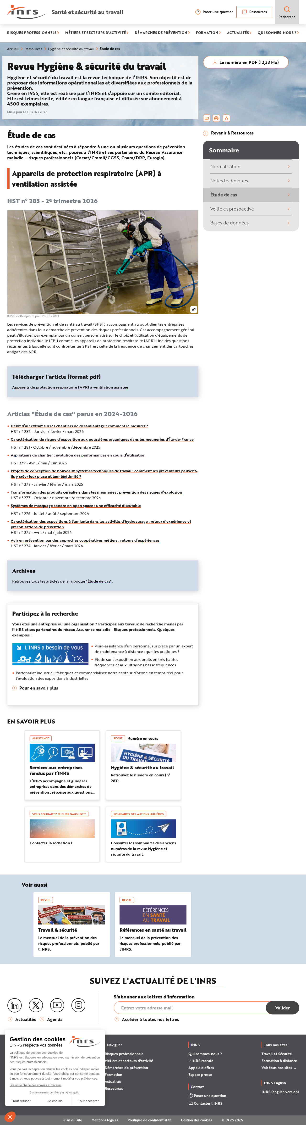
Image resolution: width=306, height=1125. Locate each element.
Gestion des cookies (196, 1120)
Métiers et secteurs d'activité (129, 1060)
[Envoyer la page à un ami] (207, 118)
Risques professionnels (124, 1053)
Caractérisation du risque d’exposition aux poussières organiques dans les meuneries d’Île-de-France (102, 439)
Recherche (287, 16)
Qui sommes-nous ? (205, 1053)
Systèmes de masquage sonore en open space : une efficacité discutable (76, 505)
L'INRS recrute (200, 1060)
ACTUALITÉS (238, 33)
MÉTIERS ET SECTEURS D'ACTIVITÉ (95, 33)
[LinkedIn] (14, 1005)
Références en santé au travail (153, 930)
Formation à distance (279, 1060)
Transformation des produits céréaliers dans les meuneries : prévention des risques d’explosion (96, 492)
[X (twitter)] (36, 1005)
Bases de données (229, 222)
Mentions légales (105, 1120)
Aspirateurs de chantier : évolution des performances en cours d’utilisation (78, 455)
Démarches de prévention (126, 1067)
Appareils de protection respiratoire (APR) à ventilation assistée (70, 387)
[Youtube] (57, 1005)
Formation (113, 1074)
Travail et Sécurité (277, 1053)
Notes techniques (229, 180)
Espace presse (200, 1074)
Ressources (258, 11)
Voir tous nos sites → (279, 1067)
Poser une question (218, 11)
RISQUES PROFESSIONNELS (31, 33)
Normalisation (225, 166)
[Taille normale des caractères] (226, 118)
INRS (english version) (280, 1091)
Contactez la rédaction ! (51, 843)
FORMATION (207, 33)
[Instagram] (78, 1005)
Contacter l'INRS (208, 1103)
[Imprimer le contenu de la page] (216, 118)
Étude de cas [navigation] (98, 581)
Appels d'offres (201, 1067)
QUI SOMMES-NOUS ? (277, 33)
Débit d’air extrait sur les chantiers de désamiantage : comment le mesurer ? (79, 426)
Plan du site (72, 1120)
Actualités (113, 1081)
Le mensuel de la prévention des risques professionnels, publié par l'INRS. (68, 943)
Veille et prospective (232, 209)
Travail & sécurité (57, 930)
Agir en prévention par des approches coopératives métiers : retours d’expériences (85, 540)
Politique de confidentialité (149, 1120)
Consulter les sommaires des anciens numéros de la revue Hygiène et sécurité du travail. (143, 848)
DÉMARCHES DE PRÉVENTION (161, 33)
